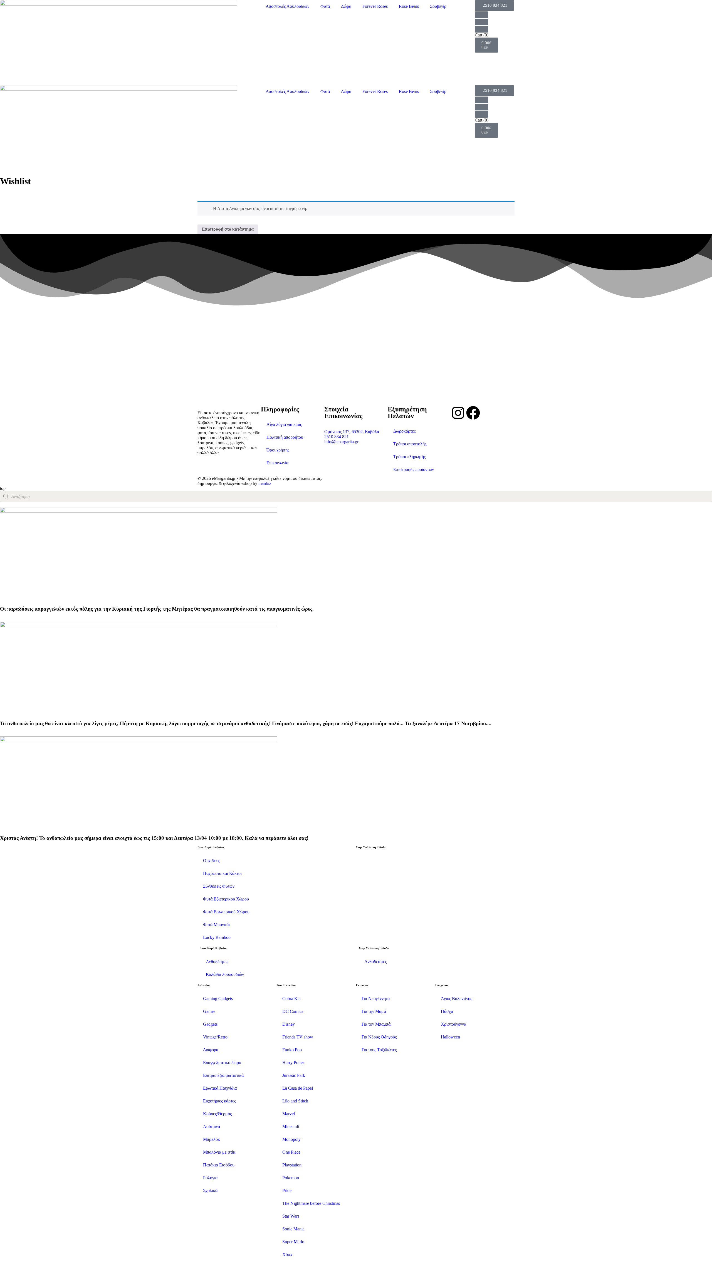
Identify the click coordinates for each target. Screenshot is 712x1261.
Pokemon (290, 1177)
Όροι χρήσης (277, 450)
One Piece (291, 1152)
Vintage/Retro (215, 1037)
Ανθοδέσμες (217, 961)
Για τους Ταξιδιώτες (379, 1049)
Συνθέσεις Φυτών (218, 886)
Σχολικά (210, 1190)
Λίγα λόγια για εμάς (284, 424)
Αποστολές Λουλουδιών (287, 6)
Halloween (450, 1037)
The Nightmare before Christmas (311, 1203)
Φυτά (325, 6)
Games (209, 1011)
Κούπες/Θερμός (217, 1113)
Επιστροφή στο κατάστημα (228, 229)
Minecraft (290, 1126)
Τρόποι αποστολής (409, 443)
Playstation (291, 1165)
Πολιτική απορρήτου (284, 437)
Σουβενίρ (438, 6)
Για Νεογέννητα (376, 998)
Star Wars (290, 1216)
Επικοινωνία (277, 462)
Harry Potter (293, 1062)
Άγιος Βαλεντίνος (456, 998)
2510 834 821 (336, 436)
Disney (288, 1024)
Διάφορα (210, 1049)
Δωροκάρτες (404, 431)
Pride (286, 1190)
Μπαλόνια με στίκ (219, 1152)
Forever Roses (375, 6)
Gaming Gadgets (218, 998)
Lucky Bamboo (217, 937)
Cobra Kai (291, 998)
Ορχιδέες (211, 860)
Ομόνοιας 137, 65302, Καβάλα (351, 431)
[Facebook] (473, 413)
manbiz (264, 483)
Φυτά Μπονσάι (216, 924)
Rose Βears (409, 6)
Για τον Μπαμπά (376, 1024)
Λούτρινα (211, 1126)
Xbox (287, 1254)
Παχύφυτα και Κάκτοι (222, 873)
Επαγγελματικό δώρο (222, 1062)
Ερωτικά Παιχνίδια (220, 1088)
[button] (494, 5)
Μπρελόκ (211, 1139)
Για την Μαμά (374, 1011)
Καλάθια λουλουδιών (225, 974)
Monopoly (291, 1139)
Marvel (288, 1113)
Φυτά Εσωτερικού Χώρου (226, 911)
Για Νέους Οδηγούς (379, 1037)
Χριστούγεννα (453, 1024)
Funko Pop (292, 1049)
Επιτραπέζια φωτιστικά (223, 1075)
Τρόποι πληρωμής (409, 456)
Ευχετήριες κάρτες (219, 1101)
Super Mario (293, 1241)
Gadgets (210, 1024)
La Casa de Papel (297, 1088)
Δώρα (346, 6)
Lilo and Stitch (295, 1101)
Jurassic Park (293, 1075)
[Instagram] (458, 413)
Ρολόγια (210, 1177)
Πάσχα (447, 1011)
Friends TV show (297, 1037)
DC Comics (292, 1011)
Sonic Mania (293, 1229)
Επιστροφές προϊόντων (413, 469)
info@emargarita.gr (341, 441)
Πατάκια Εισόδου (218, 1165)
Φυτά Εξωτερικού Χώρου (226, 899)
